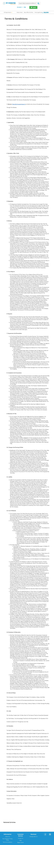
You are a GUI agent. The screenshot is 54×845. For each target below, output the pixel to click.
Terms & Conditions (7, 842)
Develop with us (33, 836)
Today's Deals (20, 12)
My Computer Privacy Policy (8, 839)
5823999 (46, 12)
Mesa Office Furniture (28, 12)
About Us (7, 836)
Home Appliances (38, 12)
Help (25, 7)
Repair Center (20, 842)
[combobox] (27, 3)
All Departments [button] (7, 12)
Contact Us (20, 838)
